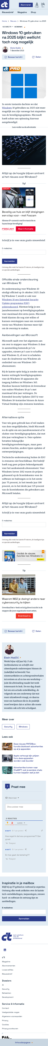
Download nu (24, 615)
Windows (18, 27)
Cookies (5, 1024)
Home (4, 21)
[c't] (4, 4)
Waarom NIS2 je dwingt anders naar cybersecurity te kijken (23, 600)
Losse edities (7, 970)
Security (7, 27)
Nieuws (13, 21)
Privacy (5, 1020)
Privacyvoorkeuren (10, 1028)
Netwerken (6, 993)
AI (3, 985)
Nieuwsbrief (7, 974)
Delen (38, 57)
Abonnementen (8, 966)
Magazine (6, 961)
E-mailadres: (7, 248)
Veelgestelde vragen (10, 1012)
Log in (5, 52)
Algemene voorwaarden (12, 1016)
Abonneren (26, 4)
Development (7, 997)
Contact (5, 1008)
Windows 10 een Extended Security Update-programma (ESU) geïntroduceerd (20, 303)
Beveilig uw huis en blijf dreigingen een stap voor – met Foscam (23, 213)
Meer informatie (25, 228)
